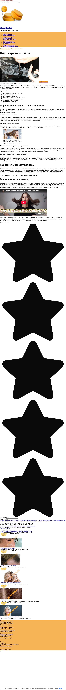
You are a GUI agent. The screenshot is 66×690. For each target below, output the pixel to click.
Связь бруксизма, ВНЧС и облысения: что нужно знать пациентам (18, 526)
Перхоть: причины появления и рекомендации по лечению (16, 531)
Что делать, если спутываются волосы (10, 582)
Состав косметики (30, 521)
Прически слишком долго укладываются (13, 97)
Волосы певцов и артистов (10, 46)
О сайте (2, 641)
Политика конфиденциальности (9, 644)
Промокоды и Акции (6, 625)
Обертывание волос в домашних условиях (24, 175)
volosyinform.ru (10, 88)
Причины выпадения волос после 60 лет (11, 617)
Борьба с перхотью (5, 528)
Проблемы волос (8, 41)
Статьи (35, 521)
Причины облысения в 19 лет (8, 565)
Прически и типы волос (9, 39)
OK (60, 688)
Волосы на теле (7, 38)
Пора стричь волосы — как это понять (13, 93)
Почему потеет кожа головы (7, 548)
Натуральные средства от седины (9, 599)
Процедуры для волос (14, 521)
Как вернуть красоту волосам (10, 100)
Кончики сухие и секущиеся (10, 96)
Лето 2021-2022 (39, 520)
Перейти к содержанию (6, 0)
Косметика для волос (9, 42)
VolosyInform (6, 27)
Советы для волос (23, 521)
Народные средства (8, 37)
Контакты (3, 643)
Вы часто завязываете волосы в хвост (13, 99)
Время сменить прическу (9, 101)
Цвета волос (6, 43)
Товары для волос (41, 521)
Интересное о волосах (9, 45)
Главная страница (5, 48)
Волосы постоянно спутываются (11, 94)
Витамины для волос (9, 35)
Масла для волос (7, 34)
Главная (5, 32)
